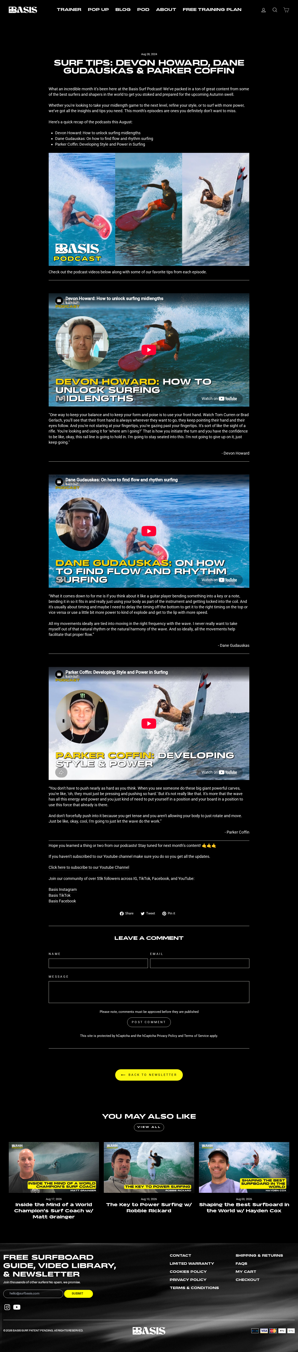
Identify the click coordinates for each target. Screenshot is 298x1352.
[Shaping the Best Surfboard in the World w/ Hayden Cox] (244, 1167)
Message (59, 977)
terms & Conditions (194, 1288)
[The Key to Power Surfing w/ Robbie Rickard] (149, 1167)
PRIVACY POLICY (188, 1280)
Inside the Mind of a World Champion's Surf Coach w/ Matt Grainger (53, 1211)
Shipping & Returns (259, 1255)
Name (55, 954)
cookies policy (188, 1271)
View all (149, 1127)
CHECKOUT (248, 1280)
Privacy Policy (167, 1036)
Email (157, 954)
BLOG (123, 10)
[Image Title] (7, 1307)
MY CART (246, 1271)
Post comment (149, 1022)
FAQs (241, 1263)
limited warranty (192, 1263)
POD (143, 10)
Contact (180, 1255)
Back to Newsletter (152, 1074)
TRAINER (69, 10)
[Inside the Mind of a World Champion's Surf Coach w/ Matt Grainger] (54, 1167)
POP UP (98, 10)
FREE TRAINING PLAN (212, 10)
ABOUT (166, 10)
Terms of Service (196, 1036)
